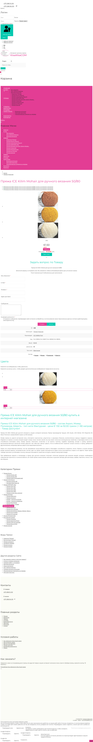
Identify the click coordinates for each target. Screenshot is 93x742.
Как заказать (14, 90)
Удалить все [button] (20, 728)
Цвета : (46, 249)
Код (31, 339)
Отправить (42, 324)
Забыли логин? (8, 42)
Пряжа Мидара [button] (8, 494)
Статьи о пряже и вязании (11, 561)
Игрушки (6, 624)
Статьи (5, 626)
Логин (16, 17)
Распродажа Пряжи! (9, 540)
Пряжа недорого (8, 541)
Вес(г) (30, 343)
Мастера (6, 623)
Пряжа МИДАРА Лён (18, 98)
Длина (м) (29, 346)
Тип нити (29, 350)
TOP (91, 741)
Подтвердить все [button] (7, 728)
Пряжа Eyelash (7, 546)
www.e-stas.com (87, 719)
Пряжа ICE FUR (11, 507)
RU (4, 45)
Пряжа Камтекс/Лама (12, 521)
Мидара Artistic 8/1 (11, 481)
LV (4, 46)
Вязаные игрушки (20, 111)
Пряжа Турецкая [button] (8, 506)
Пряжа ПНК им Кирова (13, 522)
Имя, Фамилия (6, 275)
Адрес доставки (6, 296)
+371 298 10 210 (8, 3)
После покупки (8, 645)
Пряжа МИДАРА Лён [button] (9, 485)
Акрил (36, 355)
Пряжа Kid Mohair (11, 502)
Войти (4, 37)
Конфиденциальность (8, 317)
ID (31, 328)
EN (4, 48)
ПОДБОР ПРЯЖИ (8, 543)
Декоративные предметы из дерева (14, 571)
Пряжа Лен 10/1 (11, 486)
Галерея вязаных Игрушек (11, 569)
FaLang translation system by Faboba (6, 463)
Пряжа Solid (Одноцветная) (14, 478)
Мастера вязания (16, 92)
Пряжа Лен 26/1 (11, 488)
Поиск (5, 648)
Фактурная (36, 350)
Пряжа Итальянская (18, 102)
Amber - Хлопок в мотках (13, 499)
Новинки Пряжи (17, 94)
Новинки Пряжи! (8, 538)
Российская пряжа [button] (9, 517)
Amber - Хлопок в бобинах (14, 501)
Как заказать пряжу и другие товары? (14, 559)
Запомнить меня (7, 23)
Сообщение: (4, 303)
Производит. (28, 335)
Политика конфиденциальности (81, 728)
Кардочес (7, 108)
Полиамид (50, 355)
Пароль (16, 21)
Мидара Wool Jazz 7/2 (12, 483)
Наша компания (8, 566)
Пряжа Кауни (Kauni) (18, 95)
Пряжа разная (16, 105)
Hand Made (7, 111)
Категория (29, 331)
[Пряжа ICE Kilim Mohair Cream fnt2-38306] (48, 385)
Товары (6, 106)
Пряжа (5, 616)
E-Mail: (3, 282)
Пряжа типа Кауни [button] (9, 480)
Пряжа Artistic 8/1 (11, 475)
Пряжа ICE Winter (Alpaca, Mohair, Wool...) (18, 511)
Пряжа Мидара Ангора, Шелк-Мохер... (23, 99)
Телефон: (4, 289)
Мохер (43, 355)
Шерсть (57, 355)
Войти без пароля (7, 34)
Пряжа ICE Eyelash (12, 512)
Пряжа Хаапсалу (11, 496)
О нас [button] (5, 90)
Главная (6, 88)
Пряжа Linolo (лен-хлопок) (14, 493)
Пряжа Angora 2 (11, 498)
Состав (30, 354)
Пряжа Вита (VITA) (11, 524)
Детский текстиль (20, 113)
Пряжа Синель (7, 545)
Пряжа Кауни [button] (7, 473)
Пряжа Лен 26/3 (11, 491)
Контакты (7, 116)
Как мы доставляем (9, 643)
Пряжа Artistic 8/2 (11, 476)
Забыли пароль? (8, 41)
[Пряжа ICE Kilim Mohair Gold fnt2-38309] (48, 403)
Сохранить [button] (24, 740)
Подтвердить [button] (6, 733)
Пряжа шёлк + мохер (12, 504)
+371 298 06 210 (8, 6)
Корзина (6, 117)
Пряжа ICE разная (11, 514)
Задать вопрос (46, 254)
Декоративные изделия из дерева (25, 114)
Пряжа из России (17, 103)
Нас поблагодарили (17, 91)
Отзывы (6, 110)
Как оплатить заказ (9, 642)
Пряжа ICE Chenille (12, 509)
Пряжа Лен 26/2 (11, 489)
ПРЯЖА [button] (6, 98)
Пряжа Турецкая (17, 101)
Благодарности (8, 621)
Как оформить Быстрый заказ (12, 641)
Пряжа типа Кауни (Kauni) (19, 97)
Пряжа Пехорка (11, 519)
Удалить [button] (16, 733)
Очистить (51, 324)
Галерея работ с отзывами (11, 562)
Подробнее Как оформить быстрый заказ (13, 667)
